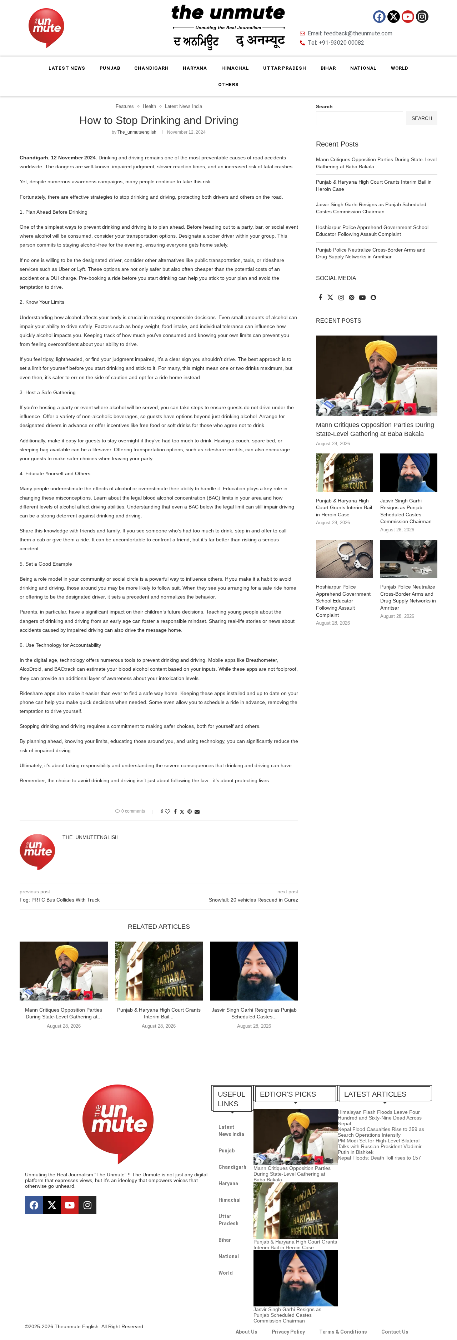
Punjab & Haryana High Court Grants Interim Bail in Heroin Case (344, 507)
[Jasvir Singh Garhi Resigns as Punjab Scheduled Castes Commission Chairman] (254, 971)
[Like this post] (167, 811)
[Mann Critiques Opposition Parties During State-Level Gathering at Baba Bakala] (64, 971)
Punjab (110, 68)
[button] (159, 1041)
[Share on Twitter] (182, 812)
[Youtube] (408, 16)
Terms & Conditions (343, 1332)
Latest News (67, 68)
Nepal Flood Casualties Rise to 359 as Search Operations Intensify (381, 1132)
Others (228, 84)
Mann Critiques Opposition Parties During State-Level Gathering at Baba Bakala (375, 429)
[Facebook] (379, 16)
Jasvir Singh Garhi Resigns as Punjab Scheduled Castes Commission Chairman (406, 511)
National (363, 68)
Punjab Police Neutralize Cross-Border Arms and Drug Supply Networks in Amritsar (408, 597)
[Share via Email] (197, 811)
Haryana (195, 68)
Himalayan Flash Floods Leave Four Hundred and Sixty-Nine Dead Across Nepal (380, 1117)
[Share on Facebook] (175, 811)
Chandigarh (151, 68)
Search (324, 106)
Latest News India (231, 1130)
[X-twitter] (393, 16)
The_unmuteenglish (136, 132)
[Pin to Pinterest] (189, 811)
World (399, 68)
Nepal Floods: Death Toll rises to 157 (379, 1158)
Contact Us (394, 1332)
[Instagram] (422, 16)
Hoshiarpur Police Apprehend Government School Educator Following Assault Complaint (343, 600)
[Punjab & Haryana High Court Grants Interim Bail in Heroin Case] (159, 971)
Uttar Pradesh (284, 68)
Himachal (235, 68)
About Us (246, 1332)
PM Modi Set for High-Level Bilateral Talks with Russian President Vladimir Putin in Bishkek (380, 1146)
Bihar (328, 68)
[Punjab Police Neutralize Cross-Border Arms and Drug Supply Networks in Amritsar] (408, 559)
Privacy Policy (288, 1332)
